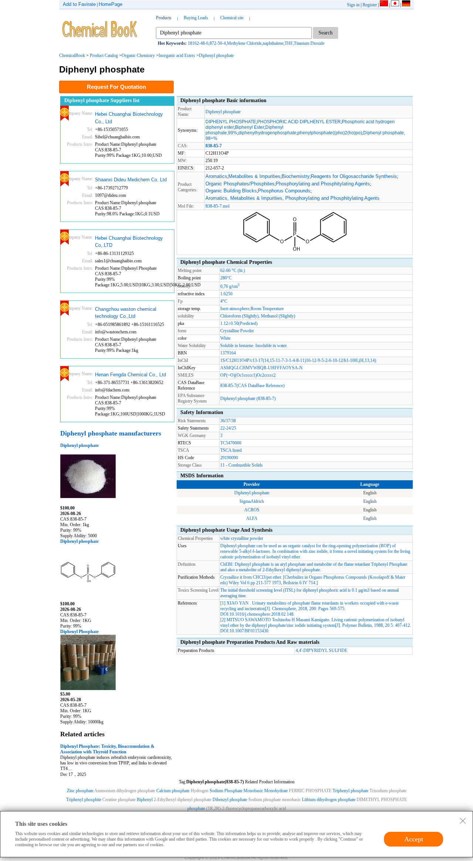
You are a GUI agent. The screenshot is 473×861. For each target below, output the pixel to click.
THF (289, 43)
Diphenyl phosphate (216, 55)
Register (370, 4)
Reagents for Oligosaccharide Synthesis (354, 176)
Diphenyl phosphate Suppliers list (102, 100)
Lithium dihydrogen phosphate (329, 799)
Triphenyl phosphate (350, 790)
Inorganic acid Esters (177, 55)
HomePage (110, 4)
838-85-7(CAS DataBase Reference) (252, 385)
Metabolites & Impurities (254, 176)
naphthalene (273, 43)
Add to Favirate (79, 4)
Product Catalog (104, 55)
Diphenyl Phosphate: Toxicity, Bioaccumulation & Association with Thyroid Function (107, 749)
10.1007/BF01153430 (248, 630)
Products (163, 17)
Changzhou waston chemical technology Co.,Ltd (125, 312)
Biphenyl (145, 799)
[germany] (406, 4)
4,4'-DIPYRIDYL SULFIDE (321, 650)
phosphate (196, 808)
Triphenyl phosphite (83, 799)
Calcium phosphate (173, 790)
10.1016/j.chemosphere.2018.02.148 (261, 614)
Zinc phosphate (80, 790)
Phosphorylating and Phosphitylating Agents (323, 183)
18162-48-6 (198, 43)
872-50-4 (218, 43)
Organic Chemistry (138, 55)
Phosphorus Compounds (284, 191)
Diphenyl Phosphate (79, 631)
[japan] (395, 4)
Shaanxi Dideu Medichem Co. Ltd (131, 179)
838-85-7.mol (217, 206)
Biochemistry (296, 176)
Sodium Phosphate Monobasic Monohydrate (249, 790)
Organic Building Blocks (231, 191)
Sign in (353, 4)
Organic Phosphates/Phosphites (240, 183)
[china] (384, 4)
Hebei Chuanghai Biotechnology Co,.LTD (129, 241)
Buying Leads (196, 17)
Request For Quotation (116, 87)
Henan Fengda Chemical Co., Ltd (130, 374)
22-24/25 (228, 428)
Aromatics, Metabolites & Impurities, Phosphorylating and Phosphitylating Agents (292, 198)
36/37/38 (228, 420)
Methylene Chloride (244, 43)
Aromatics (216, 176)
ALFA (252, 518)
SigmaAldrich (251, 501)
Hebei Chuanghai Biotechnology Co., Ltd (129, 117)
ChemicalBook (72, 55)
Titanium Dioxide (309, 43)
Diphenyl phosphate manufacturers (110, 433)
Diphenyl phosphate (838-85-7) (248, 398)
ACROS (251, 509)
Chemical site (232, 17)
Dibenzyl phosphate (229, 799)
